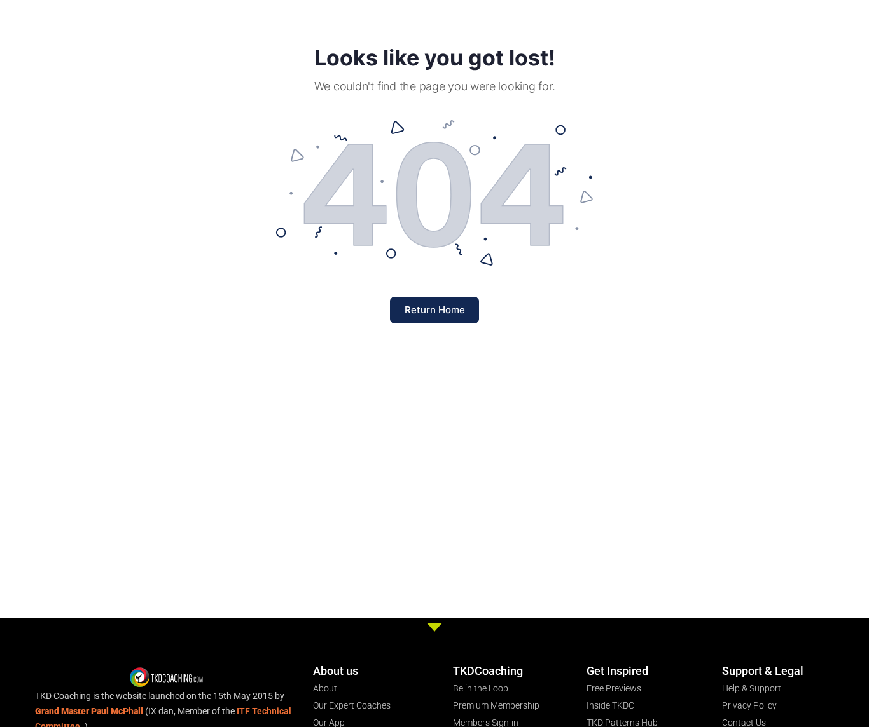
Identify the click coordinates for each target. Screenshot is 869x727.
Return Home (435, 310)
